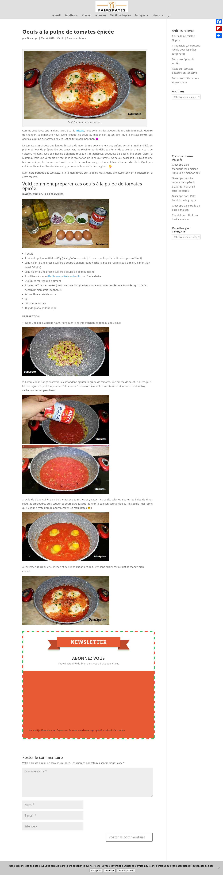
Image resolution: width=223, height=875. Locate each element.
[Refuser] (218, 868)
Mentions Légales (120, 15)
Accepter (96, 870)
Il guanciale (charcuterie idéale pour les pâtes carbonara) (186, 50)
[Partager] (218, 35)
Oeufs (60, 38)
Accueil (56, 15)
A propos (100, 15)
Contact (86, 15)
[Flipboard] (218, 28)
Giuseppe (32, 38)
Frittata (80, 130)
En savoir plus (126, 870)
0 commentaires (76, 38)
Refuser (109, 870)
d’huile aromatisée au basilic (64, 276)
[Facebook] (218, 21)
